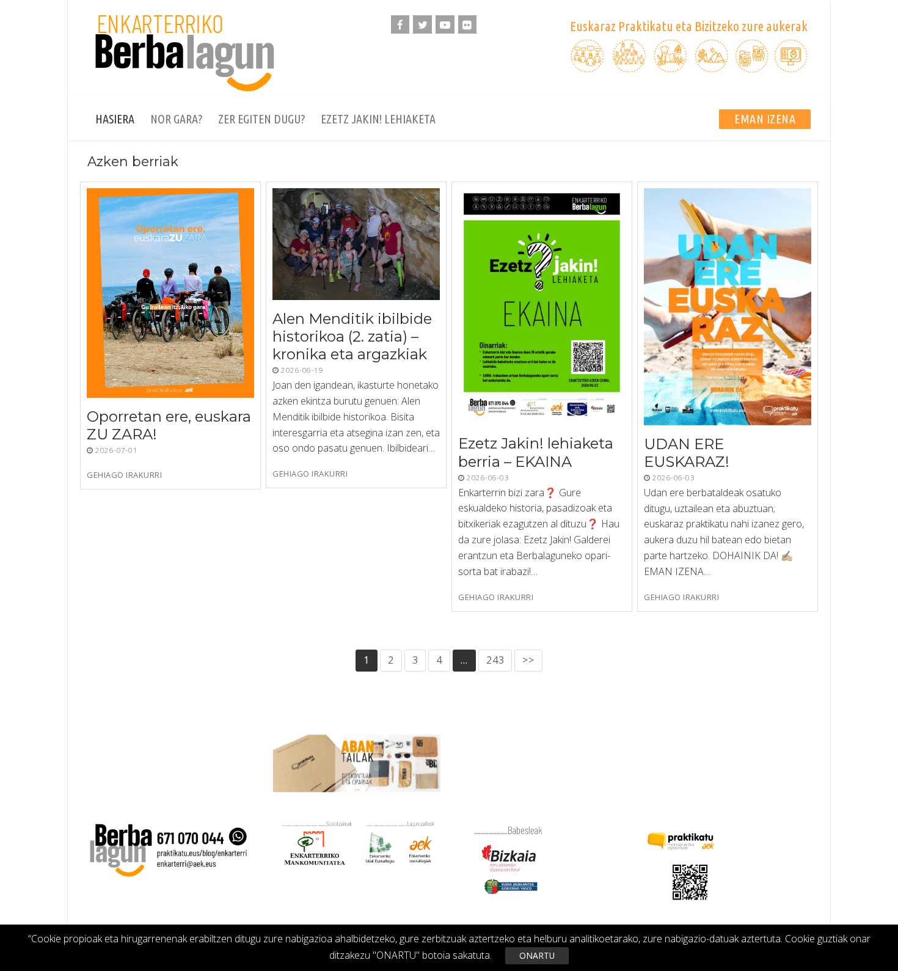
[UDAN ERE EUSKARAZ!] (727, 306)
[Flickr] (467, 24)
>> (528, 660)
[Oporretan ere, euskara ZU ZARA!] (170, 293)
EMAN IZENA (764, 119)
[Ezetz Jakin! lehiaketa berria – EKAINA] (542, 306)
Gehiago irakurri (124, 475)
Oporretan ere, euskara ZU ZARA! (169, 425)
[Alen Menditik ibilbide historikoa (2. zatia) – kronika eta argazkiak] (356, 244)
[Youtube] (445, 24)
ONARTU (537, 955)
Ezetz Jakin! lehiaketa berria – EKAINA (535, 453)
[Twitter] (422, 24)
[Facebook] (400, 24)
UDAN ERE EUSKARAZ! (686, 453)
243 (495, 660)
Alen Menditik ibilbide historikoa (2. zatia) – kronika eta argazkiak (352, 336)
